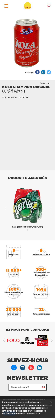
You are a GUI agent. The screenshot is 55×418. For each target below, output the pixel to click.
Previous (5, 208)
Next (49, 208)
